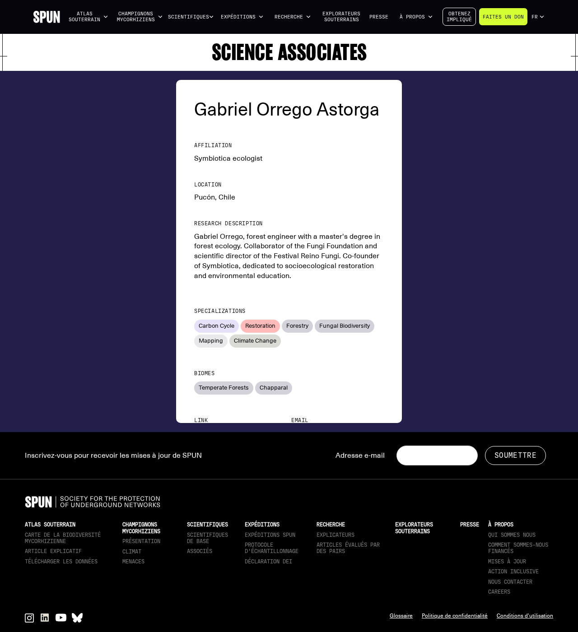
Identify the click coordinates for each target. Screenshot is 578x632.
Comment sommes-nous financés (518, 548)
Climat (131, 551)
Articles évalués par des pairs (348, 548)
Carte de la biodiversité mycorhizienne (63, 538)
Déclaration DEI (268, 561)
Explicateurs (335, 535)
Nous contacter (510, 582)
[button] (88, 17)
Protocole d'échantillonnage (271, 548)
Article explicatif (53, 551)
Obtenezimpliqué (459, 17)
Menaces (133, 561)
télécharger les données (61, 561)
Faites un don (503, 17)
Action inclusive (513, 571)
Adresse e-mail (360, 455)
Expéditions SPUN (270, 535)
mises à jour (507, 561)
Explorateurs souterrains (341, 17)
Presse (378, 17)
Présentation (141, 541)
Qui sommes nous (512, 535)
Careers (499, 592)
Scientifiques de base (207, 538)
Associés (199, 551)
